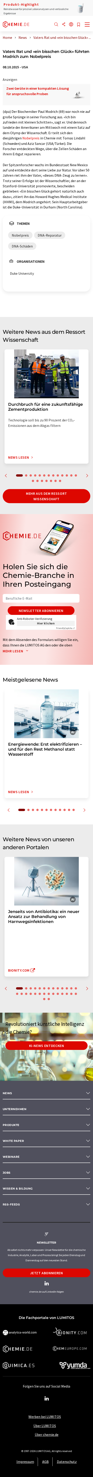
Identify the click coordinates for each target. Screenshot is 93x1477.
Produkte (11, 1125)
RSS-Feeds (11, 1204)
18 (51, 481)
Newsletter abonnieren (41, 610)
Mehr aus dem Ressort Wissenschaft (46, 496)
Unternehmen (14, 1109)
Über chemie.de (46, 1434)
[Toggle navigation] (87, 25)
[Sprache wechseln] (71, 24)
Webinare (11, 1156)
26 (71, 994)
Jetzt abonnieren (46, 1273)
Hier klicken (46, 623)
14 (33, 481)
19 (55, 481)
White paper (13, 1141)
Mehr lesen (13, 651)
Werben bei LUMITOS (44, 1416)
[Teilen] (63, 24)
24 (62, 994)
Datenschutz (67, 1461)
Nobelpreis (31, 138)
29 (49, 999)
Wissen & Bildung (18, 1188)
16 (42, 481)
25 (67, 994)
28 (44, 999)
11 (67, 475)
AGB (45, 1461)
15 (37, 481)
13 (76, 475)
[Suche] (56, 24)
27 (76, 994)
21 (49, 994)
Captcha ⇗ (65, 628)
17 (46, 481)
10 (62, 475)
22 (53, 994)
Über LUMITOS (44, 1425)
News (7, 1093)
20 (60, 481)
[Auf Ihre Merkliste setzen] (78, 24)
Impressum (25, 1461)
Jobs (7, 1172)
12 (71, 475)
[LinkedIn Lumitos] (46, 1398)
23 (58, 994)
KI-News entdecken (46, 1045)
